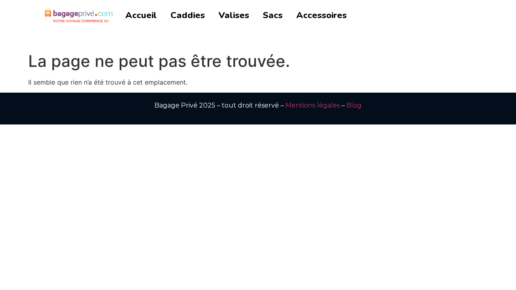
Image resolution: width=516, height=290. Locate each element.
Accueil (141, 15)
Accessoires (321, 15)
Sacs (273, 15)
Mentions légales (312, 105)
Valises (233, 15)
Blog (354, 105)
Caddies (188, 15)
